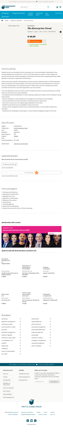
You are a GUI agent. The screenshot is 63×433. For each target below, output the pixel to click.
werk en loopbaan (36, 346)
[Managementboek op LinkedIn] (28, 421)
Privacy (45, 412)
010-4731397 (58, 13)
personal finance (36, 324)
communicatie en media (8, 327)
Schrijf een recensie (8, 164)
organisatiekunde (36, 321)
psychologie (35, 335)
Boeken (6, 20)
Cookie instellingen (13, 414)
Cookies (52, 412)
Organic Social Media (48, 273)
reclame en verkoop (37, 337)
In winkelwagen (35, 41)
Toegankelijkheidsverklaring (28, 414)
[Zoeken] (48, 7)
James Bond (31, 26)
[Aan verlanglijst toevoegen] (44, 41)
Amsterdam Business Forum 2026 (16, 230)
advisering (4, 319)
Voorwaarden (7, 380)
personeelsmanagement (39, 327)
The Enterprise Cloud (28, 20)
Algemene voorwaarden (27, 412)
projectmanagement (37, 332)
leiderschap (5, 346)
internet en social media (8, 337)
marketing (4, 348)
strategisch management (39, 340)
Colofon (38, 412)
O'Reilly (16, 136)
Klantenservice (8, 370)
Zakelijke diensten (24, 373)
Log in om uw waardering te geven (10, 175)
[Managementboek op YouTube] (31, 421)
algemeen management (8, 321)
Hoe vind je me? (6, 300)
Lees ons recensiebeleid (7, 167)
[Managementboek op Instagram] (35, 421)
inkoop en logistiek (7, 335)
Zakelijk (21, 370)
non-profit (4, 354)
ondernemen (35, 319)
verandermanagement (38, 343)
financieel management (8, 332)
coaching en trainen (7, 324)
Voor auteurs (6, 391)
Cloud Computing (19, 128)
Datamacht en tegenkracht (50, 300)
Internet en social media (16, 20)
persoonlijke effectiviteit (38, 329)
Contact (5, 377)
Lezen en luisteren (8, 388)
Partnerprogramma (8, 397)
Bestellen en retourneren (6, 384)
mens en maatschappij (8, 351)
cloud (25, 128)
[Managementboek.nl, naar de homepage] (8, 8)
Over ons (5, 373)
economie (4, 329)
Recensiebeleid (7, 394)
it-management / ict (7, 340)
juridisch (4, 343)
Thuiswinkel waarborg (12, 412)
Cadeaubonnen (23, 380)
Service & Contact (42, 414)
